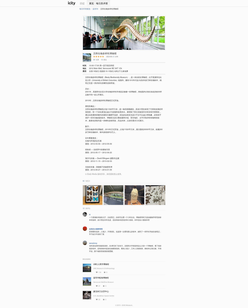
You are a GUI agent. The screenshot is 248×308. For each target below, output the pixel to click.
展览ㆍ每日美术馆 (98, 3)
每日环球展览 (84, 8)
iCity (72, 3)
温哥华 (95, 8)
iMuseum (129, 305)
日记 (82, 3)
